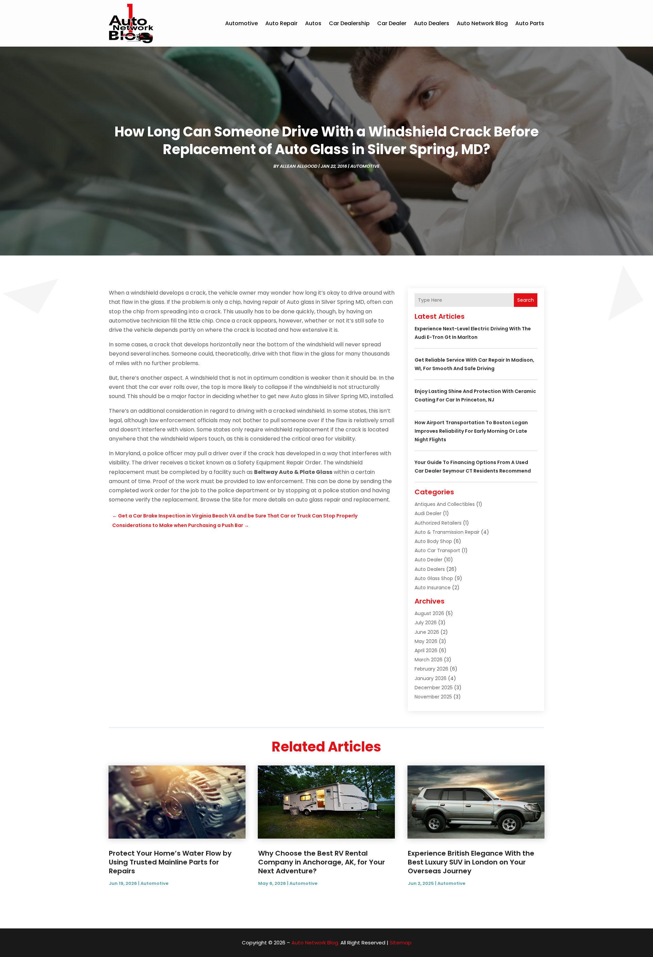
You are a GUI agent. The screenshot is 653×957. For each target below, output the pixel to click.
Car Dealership (349, 23)
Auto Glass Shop (434, 578)
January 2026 (431, 678)
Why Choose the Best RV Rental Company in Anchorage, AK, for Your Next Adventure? (321, 862)
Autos (313, 23)
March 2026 (428, 659)
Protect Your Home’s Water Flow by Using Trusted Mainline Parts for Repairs (170, 862)
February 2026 (431, 668)
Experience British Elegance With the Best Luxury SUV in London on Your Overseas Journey (471, 862)
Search (525, 300)
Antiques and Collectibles (445, 504)
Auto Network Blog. (315, 942)
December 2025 (434, 687)
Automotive (241, 23)
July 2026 (426, 622)
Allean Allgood (298, 166)
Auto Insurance (433, 587)
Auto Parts (529, 23)
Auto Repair (281, 23)
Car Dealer (391, 23)
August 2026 (429, 613)
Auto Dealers (431, 23)
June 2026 (427, 632)
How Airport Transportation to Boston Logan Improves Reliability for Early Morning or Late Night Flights (471, 431)
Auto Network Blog (482, 23)
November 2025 (433, 696)
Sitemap (401, 942)
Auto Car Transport (437, 550)
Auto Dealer (428, 559)
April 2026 (426, 650)
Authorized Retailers (438, 522)
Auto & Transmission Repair (447, 532)
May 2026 (426, 641)
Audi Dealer (428, 513)
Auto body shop (433, 541)
